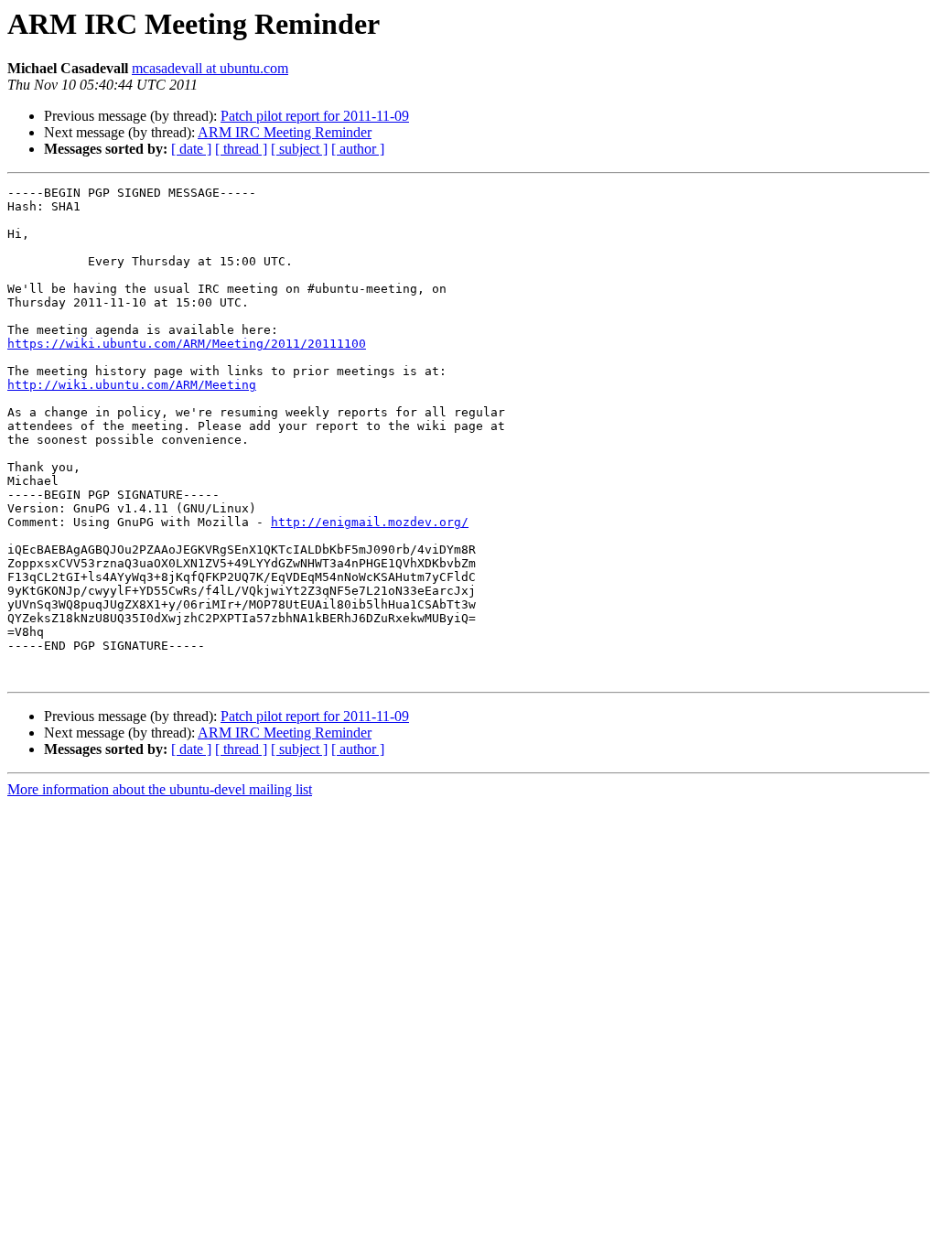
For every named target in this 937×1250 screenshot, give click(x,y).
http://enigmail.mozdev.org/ (369, 522)
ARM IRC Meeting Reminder (285, 132)
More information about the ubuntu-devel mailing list (159, 789)
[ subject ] (299, 148)
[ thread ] (241, 148)
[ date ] (191, 148)
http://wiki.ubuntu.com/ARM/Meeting (131, 385)
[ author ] (357, 148)
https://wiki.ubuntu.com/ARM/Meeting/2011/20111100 (186, 343)
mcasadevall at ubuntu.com (210, 68)
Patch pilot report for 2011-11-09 (315, 116)
